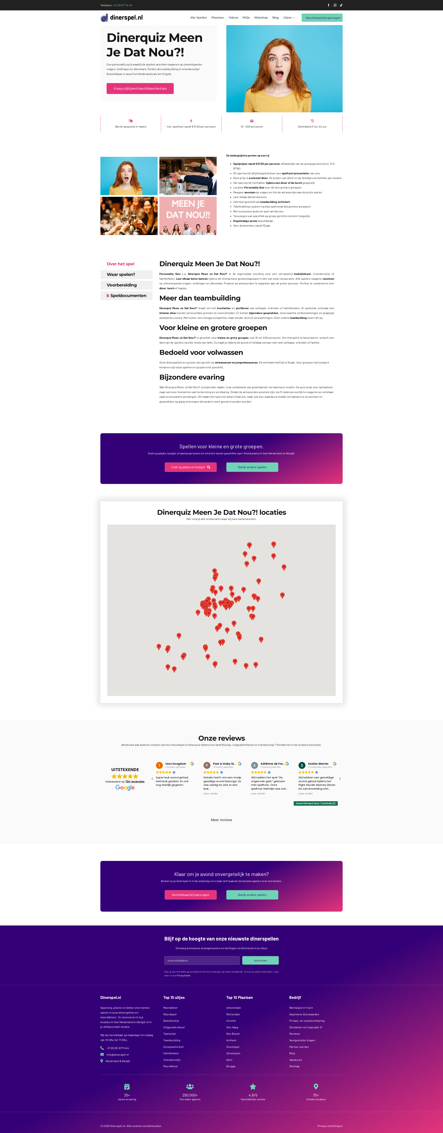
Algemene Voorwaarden (304, 1014)
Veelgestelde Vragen (302, 1040)
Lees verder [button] (163, 793)
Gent (229, 1059)
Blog (292, 1053)
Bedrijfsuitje (171, 1020)
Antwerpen (233, 1053)
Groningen (232, 1046)
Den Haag (232, 1027)
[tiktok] (341, 5)
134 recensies (135, 781)
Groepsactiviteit (173, 1046)
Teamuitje (169, 1033)
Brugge (231, 1066)
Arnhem (231, 1040)
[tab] (127, 264)
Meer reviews (221, 820)
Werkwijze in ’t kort (301, 1007)
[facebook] (328, 5)
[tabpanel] (246, 333)
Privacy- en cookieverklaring (307, 1020)
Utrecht (231, 1020)
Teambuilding (171, 1040)
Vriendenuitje (171, 1059)
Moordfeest (170, 1066)
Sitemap (294, 1066)
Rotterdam (233, 1014)
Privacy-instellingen (330, 1125)
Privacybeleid (183, 975)
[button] (215, 607)
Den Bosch (233, 1033)
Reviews (294, 1033)
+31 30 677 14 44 (122, 5)
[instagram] (335, 5)
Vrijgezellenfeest (174, 1027)
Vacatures (295, 1059)
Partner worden (299, 1046)
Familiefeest (171, 1053)
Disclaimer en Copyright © (305, 1027)
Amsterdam (233, 1007)
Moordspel (170, 1014)
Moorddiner (170, 1007)
